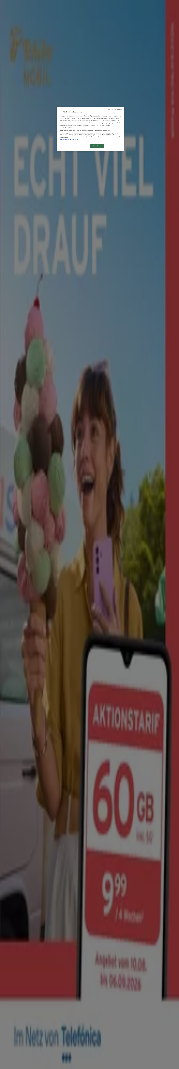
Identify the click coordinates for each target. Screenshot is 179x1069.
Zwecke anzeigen (82, 145)
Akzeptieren (97, 146)
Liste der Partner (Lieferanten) (69, 139)
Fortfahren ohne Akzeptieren (115, 109)
